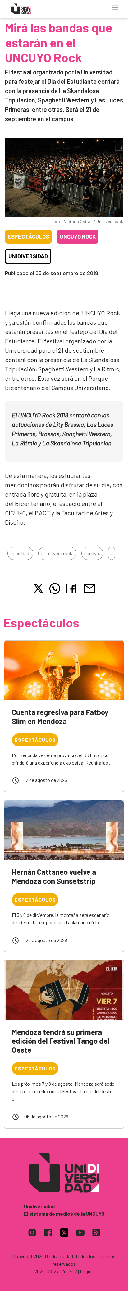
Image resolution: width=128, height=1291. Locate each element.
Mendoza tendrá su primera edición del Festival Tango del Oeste (60, 1041)
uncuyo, (92, 553)
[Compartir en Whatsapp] (55, 588)
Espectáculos (28, 236)
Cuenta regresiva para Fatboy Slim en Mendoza (60, 716)
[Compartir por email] (89, 588)
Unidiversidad (28, 256)
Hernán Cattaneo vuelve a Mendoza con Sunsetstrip (54, 876)
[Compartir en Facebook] (72, 588)
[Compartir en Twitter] (38, 588)
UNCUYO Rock (78, 236)
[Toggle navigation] (115, 7)
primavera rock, (57, 553)
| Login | (86, 1271)
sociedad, (20, 553)
